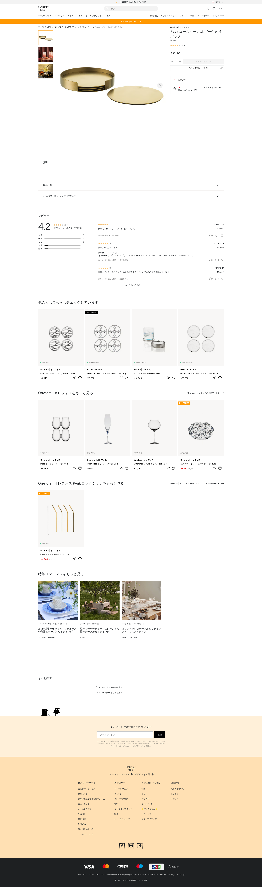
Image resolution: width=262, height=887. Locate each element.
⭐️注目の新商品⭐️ (150, 809)
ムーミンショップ (122, 819)
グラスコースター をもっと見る (108, 692)
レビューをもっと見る (131, 285)
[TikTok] (140, 845)
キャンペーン (218, 15)
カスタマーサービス (86, 789)
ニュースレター (84, 804)
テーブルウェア (45, 15)
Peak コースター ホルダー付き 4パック (109, 27)
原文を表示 (115, 235)
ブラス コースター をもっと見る (109, 687)
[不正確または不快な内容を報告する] (222, 235)
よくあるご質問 (84, 809)
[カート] (220, 8)
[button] (177, 45)
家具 (109, 15)
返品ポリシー (84, 794)
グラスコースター (86, 27)
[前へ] (62, 85)
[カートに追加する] (80, 377)
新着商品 (154, 15)
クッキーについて (85, 834)
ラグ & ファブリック (94, 15)
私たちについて (177, 789)
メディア (174, 799)
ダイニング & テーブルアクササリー (64, 27)
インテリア (59, 15)
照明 (80, 15)
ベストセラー (203, 15)
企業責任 (174, 794)
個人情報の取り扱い (86, 829)
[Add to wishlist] (75, 378)
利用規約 (82, 824)
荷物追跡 (82, 819)
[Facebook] (121, 845)
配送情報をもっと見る (212, 88)
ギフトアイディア (168, 15)
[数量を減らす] (172, 61)
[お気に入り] (214, 8)
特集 (192, 15)
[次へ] (160, 85)
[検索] (107, 8)
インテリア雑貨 (121, 799)
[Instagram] (131, 845)
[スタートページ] (43, 8)
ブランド (183, 15)
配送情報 (82, 814)
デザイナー (146, 799)
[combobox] (218, 2)
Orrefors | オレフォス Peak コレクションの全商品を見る (195, 483)
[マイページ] (207, 8)
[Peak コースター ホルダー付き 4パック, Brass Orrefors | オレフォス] (111, 85)
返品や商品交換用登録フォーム (91, 799)
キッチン (71, 15)
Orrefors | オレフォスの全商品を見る (203, 393)
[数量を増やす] (180, 61)
